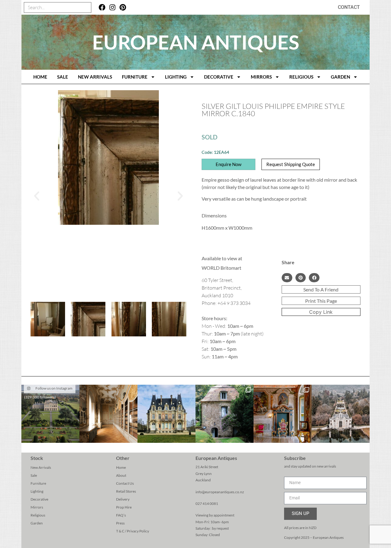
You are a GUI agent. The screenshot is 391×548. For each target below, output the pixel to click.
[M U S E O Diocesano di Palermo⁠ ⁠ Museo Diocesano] (283, 414)
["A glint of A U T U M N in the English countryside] (50, 414)
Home (121, 467)
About (121, 475)
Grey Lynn (204, 473)
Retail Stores (126, 491)
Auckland (203, 480)
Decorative (218, 77)
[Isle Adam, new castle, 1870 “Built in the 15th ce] (166, 414)
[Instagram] (112, 7)
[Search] (85, 7)
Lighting (176, 77)
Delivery (123, 499)
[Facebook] (102, 7)
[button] (37, 196)
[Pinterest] (122, 7)
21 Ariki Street (207, 467)
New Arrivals (95, 77)
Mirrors (261, 77)
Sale (62, 77)
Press (120, 523)
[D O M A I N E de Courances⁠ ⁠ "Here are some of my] (225, 414)
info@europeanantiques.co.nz (220, 492)
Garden (340, 77)
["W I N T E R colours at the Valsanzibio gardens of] (341, 414)
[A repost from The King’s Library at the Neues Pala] (108, 414)
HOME (40, 77)
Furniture (135, 77)
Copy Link (321, 312)
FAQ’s (121, 515)
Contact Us (125, 483)
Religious (301, 77)
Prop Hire (124, 507)
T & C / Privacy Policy (132, 531)
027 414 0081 (207, 503)
